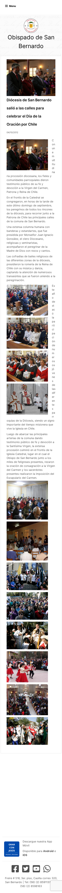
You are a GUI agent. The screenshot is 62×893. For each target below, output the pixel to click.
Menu (12, 6)
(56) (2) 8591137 (40, 882)
